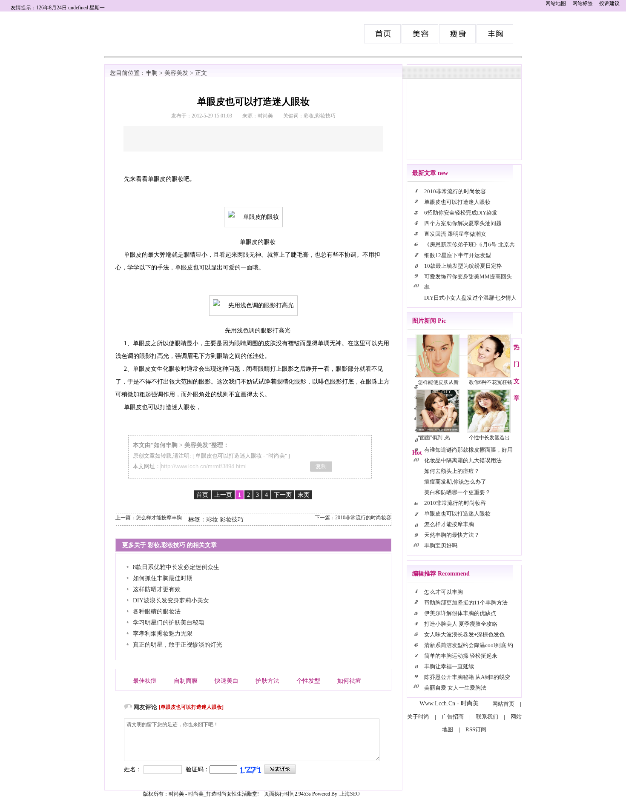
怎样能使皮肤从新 (438, 382)
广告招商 (453, 716)
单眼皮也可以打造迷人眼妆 (228, 455)
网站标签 (582, 3)
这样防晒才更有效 (157, 589)
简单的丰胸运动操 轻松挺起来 (460, 656)
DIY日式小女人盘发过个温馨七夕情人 (470, 298)
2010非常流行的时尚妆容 (363, 518)
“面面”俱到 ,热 (434, 438)
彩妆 (212, 519)
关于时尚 (418, 716)
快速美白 (226, 681)
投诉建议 (609, 3)
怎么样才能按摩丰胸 (159, 518)
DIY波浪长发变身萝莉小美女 (171, 600)
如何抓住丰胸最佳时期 (162, 578)
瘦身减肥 (458, 33)
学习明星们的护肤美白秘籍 (168, 622)
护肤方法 (267, 681)
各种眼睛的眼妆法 (157, 611)
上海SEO (350, 794)
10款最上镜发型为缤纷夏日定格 (463, 266)
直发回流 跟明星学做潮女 (455, 234)
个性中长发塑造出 (489, 438)
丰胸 (152, 73)
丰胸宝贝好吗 (440, 545)
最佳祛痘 (145, 681)
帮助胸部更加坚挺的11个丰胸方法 (466, 602)
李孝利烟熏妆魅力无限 (162, 633)
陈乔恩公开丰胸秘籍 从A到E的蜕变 (467, 677)
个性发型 (308, 681)
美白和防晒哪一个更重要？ (457, 492)
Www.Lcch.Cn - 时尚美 (449, 703)
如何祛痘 (349, 681)
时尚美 (383, 33)
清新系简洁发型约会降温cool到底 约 (468, 645)
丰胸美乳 (495, 33)
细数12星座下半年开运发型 (457, 255)
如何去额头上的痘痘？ (452, 471)
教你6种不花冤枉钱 (490, 382)
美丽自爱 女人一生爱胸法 (455, 687)
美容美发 (420, 33)
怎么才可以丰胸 (443, 592)
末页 (304, 495)
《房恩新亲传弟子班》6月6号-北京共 (469, 244)
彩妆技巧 (232, 519)
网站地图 (556, 3)
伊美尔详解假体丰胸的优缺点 (460, 613)
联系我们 (487, 716)
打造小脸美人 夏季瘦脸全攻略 (460, 624)
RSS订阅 (475, 729)
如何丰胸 (166, 445)
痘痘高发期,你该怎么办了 (455, 481)
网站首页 (503, 704)
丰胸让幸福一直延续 (449, 666)
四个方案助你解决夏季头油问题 (463, 223)
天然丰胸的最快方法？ (452, 535)
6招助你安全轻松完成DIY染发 (460, 212)
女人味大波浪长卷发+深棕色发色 (464, 634)
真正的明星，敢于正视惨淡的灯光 (177, 644)
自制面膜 (186, 681)
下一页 (283, 495)
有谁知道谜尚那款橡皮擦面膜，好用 (468, 450)
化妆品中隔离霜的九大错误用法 (463, 460)
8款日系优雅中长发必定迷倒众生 (176, 567)
